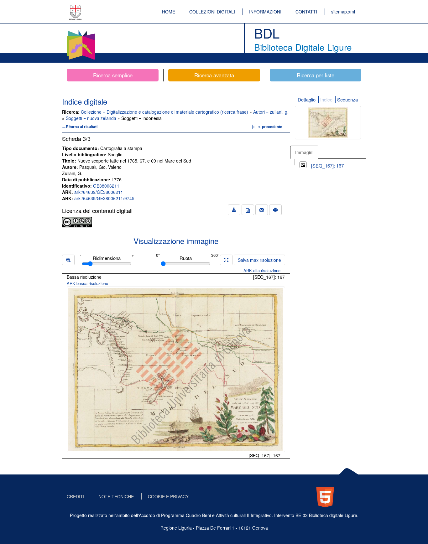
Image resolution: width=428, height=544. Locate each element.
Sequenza (347, 99)
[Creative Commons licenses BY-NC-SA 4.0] (77, 221)
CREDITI (75, 496)
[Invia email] (261, 210)
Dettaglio (307, 99)
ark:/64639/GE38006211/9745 (104, 198)
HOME (168, 11)
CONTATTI (306, 11)
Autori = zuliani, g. (271, 112)
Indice (326, 99)
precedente (272, 126)
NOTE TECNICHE (116, 496)
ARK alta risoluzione (261, 270)
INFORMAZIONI (265, 11)
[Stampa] (275, 210)
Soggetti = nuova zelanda (91, 118)
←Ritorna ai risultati (79, 126)
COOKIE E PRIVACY (168, 496)
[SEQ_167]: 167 (327, 165)
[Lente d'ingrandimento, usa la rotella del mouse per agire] (68, 260)
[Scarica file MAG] (248, 210)
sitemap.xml (343, 11)
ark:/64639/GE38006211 (98, 192)
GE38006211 (106, 186)
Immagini (304, 152)
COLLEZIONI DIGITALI (212, 11)
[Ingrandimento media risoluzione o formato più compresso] (226, 260)
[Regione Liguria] (75, 8)
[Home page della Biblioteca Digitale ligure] (81, 31)
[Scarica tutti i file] (234, 210)
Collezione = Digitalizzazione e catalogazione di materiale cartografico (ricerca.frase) (165, 112)
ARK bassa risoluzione (87, 283)
